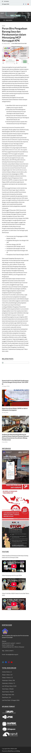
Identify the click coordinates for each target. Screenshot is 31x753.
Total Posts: (5, 697)
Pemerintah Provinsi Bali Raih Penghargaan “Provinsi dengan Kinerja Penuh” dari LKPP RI (15, 382)
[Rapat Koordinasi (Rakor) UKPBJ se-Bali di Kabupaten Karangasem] (15, 398)
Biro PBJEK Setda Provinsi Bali (19, 43)
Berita (3, 25)
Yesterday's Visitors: (8, 683)
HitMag (18, 751)
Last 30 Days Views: (7, 686)
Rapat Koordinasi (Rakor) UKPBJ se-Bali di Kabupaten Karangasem (15, 409)
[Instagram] (26, 4)
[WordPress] (3, 662)
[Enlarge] (27, 452)
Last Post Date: (6, 700)
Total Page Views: (7, 694)
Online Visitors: (6, 672)
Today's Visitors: (6, 677)
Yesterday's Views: (7, 680)
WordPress (11, 751)
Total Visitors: (6, 691)
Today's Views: (6, 674)
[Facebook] (24, 4)
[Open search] (27, 20)
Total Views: (5, 689)
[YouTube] (28, 4)
